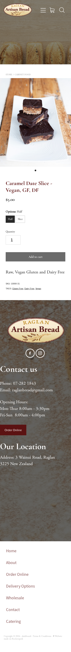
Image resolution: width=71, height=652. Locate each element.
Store (9, 74)
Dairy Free (29, 288)
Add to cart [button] (35, 257)
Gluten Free (17, 288)
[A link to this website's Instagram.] (40, 353)
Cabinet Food (23, 74)
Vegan (38, 288)
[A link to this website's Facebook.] (30, 353)
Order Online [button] (13, 430)
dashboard (26, 636)
